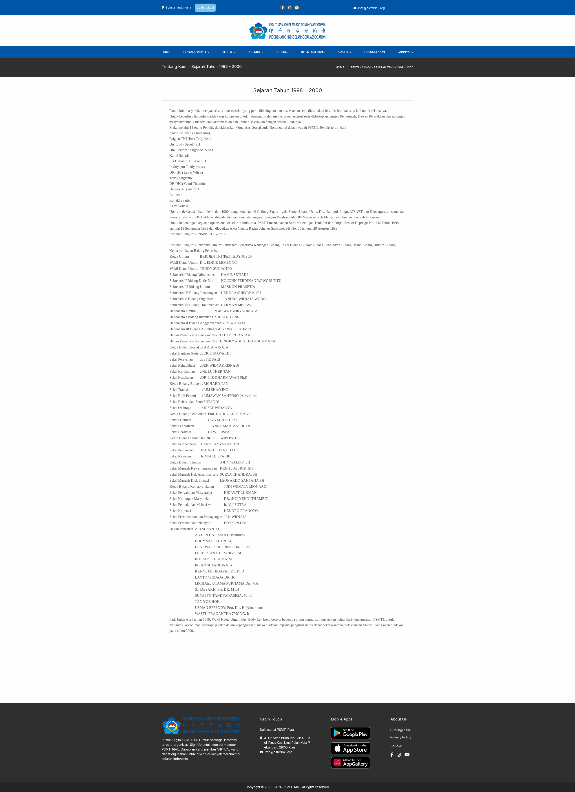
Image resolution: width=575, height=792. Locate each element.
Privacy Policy (400, 737)
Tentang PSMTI (194, 52)
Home (166, 52)
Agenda (254, 52)
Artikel (282, 52)
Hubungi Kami (374, 52)
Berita (227, 52)
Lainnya (404, 52)
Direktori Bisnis (313, 52)
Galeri (343, 52)
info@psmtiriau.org (278, 752)
